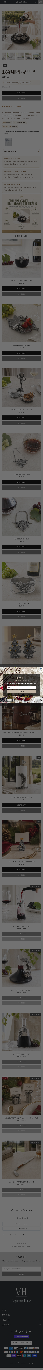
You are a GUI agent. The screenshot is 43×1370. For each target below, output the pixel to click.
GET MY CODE (21, 691)
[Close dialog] (41, 668)
